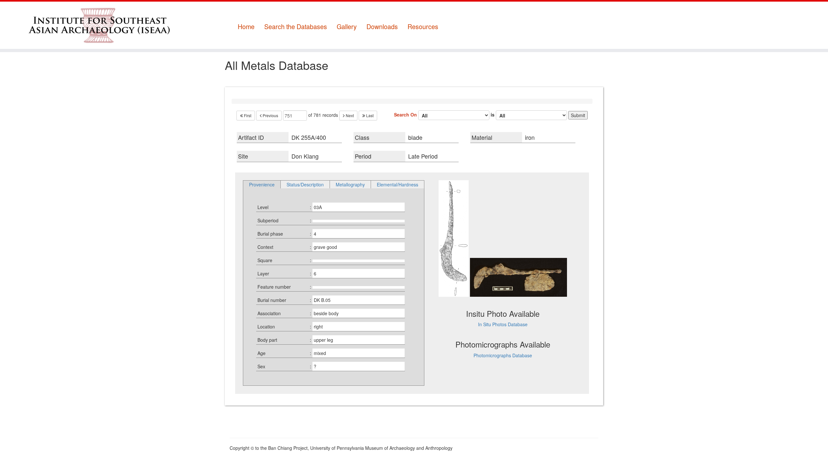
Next (349, 115)
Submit (578, 115)
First (247, 115)
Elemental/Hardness (397, 184)
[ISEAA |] (95, 25)
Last (369, 115)
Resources (423, 26)
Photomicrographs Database (503, 355)
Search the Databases (295, 26)
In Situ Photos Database (503, 324)
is (493, 114)
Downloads (382, 26)
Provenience (262, 184)
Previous (270, 115)
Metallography (350, 184)
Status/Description (305, 184)
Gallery (347, 26)
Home (246, 26)
